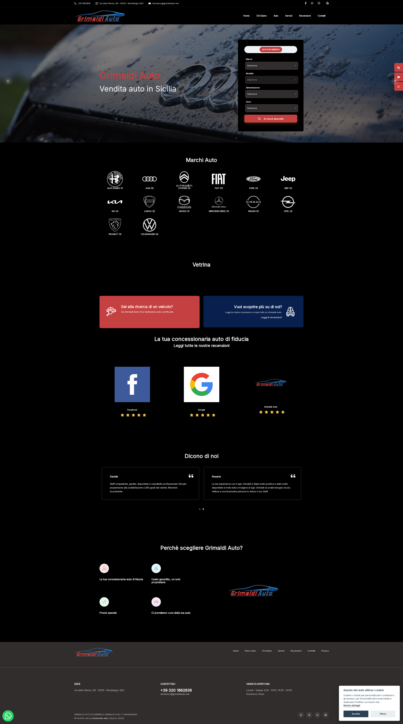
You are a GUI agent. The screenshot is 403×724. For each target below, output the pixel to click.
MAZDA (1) (184, 211)
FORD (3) (253, 188)
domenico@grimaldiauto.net (165, 3)
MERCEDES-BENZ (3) (219, 211)
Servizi (281, 650)
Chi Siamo (267, 650)
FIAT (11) (219, 188)
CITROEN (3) (184, 188)
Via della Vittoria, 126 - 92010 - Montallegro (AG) (121, 3)
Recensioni (296, 650)
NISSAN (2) (253, 211)
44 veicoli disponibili (273, 119)
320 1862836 (84, 3)
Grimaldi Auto (270, 406)
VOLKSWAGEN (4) (149, 234)
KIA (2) (115, 211)
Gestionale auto (100, 718)
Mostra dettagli (351, 705)
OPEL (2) (288, 211)
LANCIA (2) (149, 211)
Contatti (311, 650)
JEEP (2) (288, 188)
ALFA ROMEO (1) (115, 188)
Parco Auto (250, 650)
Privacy (325, 650)
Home (236, 650)
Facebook (132, 409)
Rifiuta (383, 714)
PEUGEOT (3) (115, 234)
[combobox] (271, 66)
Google (201, 409)
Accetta (356, 714)
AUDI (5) (150, 188)
